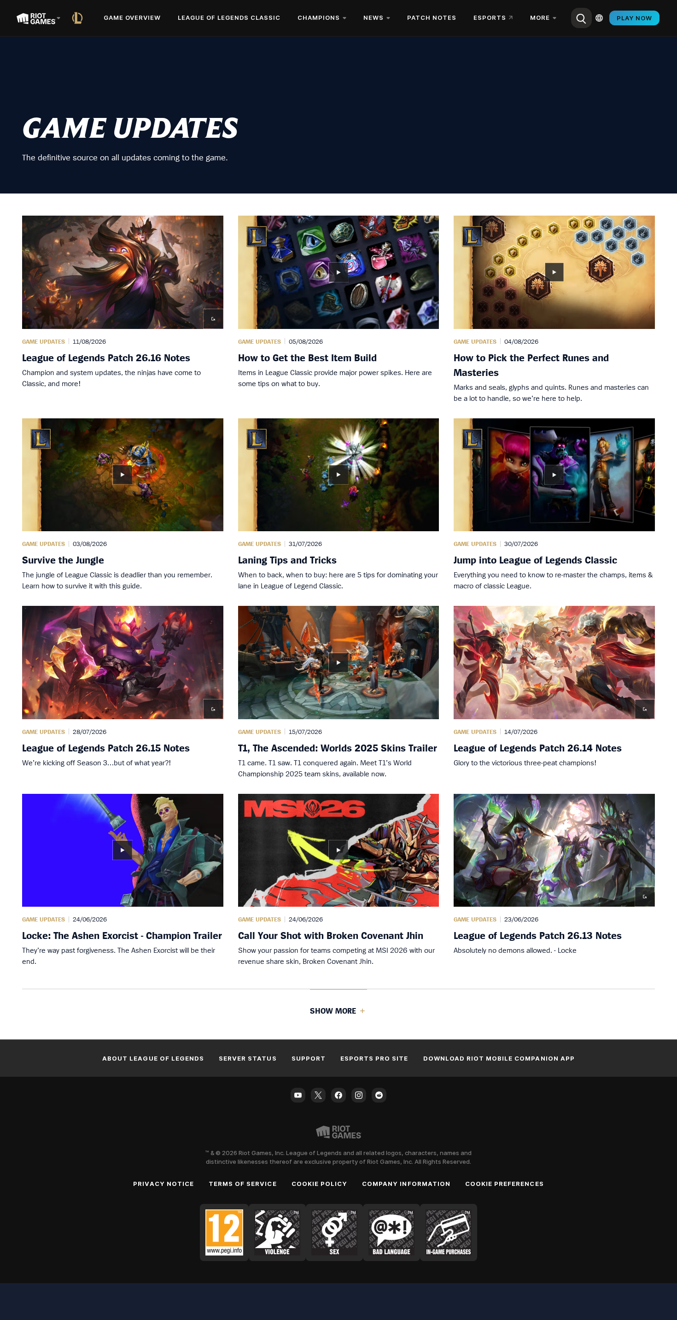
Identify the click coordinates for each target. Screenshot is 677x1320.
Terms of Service (243, 1183)
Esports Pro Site (374, 1058)
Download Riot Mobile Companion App (499, 1058)
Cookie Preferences (504, 1183)
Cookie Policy (320, 1183)
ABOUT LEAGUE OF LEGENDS (153, 1058)
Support (309, 1058)
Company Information (406, 1183)
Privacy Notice (163, 1183)
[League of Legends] (79, 18)
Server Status (248, 1058)
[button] (122, 310)
